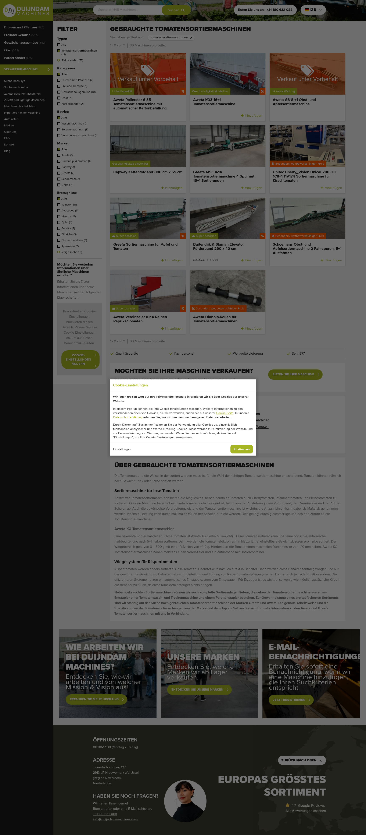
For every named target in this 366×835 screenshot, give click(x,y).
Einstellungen (122, 449)
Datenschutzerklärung (128, 417)
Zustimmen (242, 449)
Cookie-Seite (224, 413)
